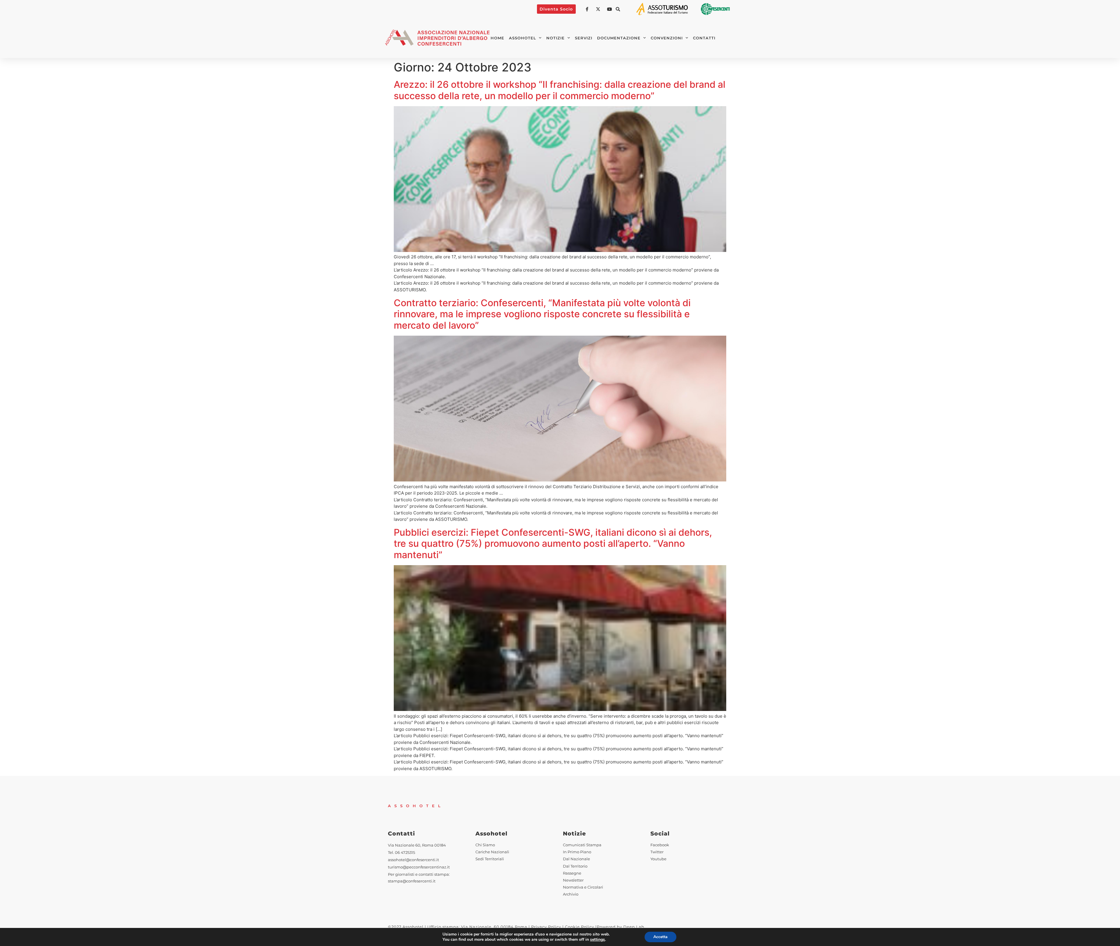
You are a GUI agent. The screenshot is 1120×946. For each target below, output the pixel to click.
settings (597, 939)
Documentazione (618, 38)
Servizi (583, 38)
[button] (618, 9)
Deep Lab (633, 927)
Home (497, 38)
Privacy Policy (546, 927)
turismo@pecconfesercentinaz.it (419, 867)
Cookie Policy (579, 927)
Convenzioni (667, 38)
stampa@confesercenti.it (411, 881)
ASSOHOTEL (522, 38)
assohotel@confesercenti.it (413, 860)
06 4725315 (405, 852)
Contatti (704, 38)
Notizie (555, 38)
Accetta (660, 937)
